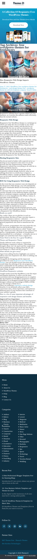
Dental (5, 436)
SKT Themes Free (8, 540)
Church (6, 429)
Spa (21, 449)
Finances (6, 453)
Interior (22, 414)
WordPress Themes (10, 391)
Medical (22, 422)
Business (6, 422)
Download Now (18, 25)
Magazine (23, 419)
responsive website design (23, 285)
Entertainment (8, 449)
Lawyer (22, 417)
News (21, 432)
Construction (8, 431)
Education (7, 446)
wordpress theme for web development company (17, 89)
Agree (20, 557)
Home (5, 385)
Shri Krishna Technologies (11, 544)
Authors (6, 414)
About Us (6, 388)
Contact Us (7, 400)
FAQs (5, 394)
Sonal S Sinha (31, 90)
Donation (6, 439)
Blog (5, 397)
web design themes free (17, 88)
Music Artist (24, 427)
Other (22, 437)
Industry (6, 461)
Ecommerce (7, 444)
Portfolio (23, 444)
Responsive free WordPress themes (16, 261)
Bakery (5, 417)
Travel (22, 456)
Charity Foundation (6, 425)
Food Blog (7, 458)
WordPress (14, 86)
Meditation (23, 424)
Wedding (23, 461)
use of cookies (32, 555)
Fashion (6, 451)
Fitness (5, 456)
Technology (24, 454)
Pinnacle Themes (21, 540)
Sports (22, 452)
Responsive (24, 447)
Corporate (6, 434)
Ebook (5, 441)
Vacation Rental (25, 459)
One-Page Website (26, 434)
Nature (22, 429)
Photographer (24, 442)
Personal (23, 439)
